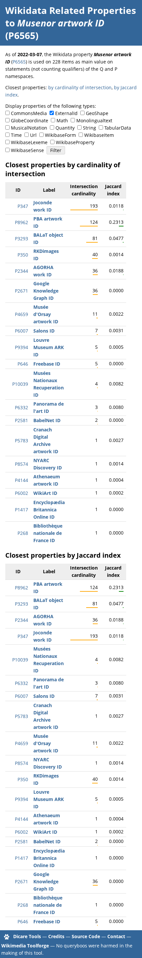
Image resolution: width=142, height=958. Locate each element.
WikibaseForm (60, 135)
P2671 (21, 291)
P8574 (21, 464)
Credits (56, 936)
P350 (23, 255)
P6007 (21, 331)
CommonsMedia (29, 113)
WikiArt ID (45, 493)
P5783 (21, 440)
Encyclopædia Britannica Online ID (49, 509)
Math (62, 120)
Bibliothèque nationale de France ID (47, 533)
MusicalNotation (29, 128)
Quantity (65, 128)
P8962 (21, 222)
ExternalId (66, 113)
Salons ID (43, 331)
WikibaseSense (27, 150)
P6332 (21, 407)
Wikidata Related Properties (70, 10)
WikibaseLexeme (29, 142)
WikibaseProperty (75, 142)
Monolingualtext (94, 120)
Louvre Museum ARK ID (48, 347)
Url (33, 135)
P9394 (21, 347)
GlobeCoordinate (29, 120)
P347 (23, 206)
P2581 (21, 420)
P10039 (20, 384)
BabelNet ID (46, 420)
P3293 (21, 238)
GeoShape (97, 113)
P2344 (21, 271)
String (89, 128)
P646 (23, 364)
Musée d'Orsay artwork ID (45, 314)
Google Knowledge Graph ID (45, 290)
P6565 (19, 62)
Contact (116, 936)
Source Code (86, 936)
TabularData (117, 128)
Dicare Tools (27, 936)
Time (16, 135)
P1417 (21, 509)
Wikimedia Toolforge (25, 945)
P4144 (21, 480)
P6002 (21, 493)
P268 (23, 533)
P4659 (21, 314)
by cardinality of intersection (80, 87)
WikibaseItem (99, 135)
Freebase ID (46, 364)
